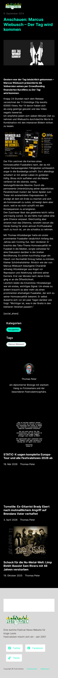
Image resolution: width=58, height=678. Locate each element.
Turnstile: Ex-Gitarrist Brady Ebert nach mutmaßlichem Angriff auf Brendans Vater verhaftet (27, 510)
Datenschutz (32, 669)
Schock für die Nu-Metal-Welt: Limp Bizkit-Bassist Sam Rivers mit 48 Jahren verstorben (28, 566)
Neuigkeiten (13, 329)
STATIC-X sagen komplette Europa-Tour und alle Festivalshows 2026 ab (28, 456)
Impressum (45, 669)
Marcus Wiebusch (16, 344)
